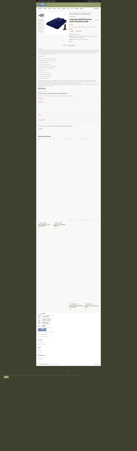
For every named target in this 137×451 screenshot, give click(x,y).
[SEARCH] (91, 5)
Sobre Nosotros (40, 357)
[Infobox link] (68, 314)
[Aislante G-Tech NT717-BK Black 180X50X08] (61, 178)
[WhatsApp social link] (58, 1)
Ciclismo (39, 353)
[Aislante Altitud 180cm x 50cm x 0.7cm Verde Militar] (45, 178)
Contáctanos (40, 346)
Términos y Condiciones (42, 344)
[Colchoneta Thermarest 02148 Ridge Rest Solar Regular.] (76, 178)
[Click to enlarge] (47, 32)
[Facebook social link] (57, 1)
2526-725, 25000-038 (43, 334)
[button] (43, 223)
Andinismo (40, 350)
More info (2, 376)
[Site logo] (42, 4)
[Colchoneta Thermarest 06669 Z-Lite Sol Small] (92, 178)
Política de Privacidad (41, 342)
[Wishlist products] (94, 5)
